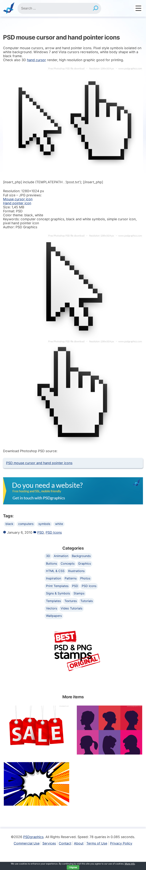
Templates (53, 601)
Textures (70, 601)
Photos (85, 578)
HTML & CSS (55, 571)
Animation (61, 556)
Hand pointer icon (17, 203)
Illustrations (76, 571)
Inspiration (53, 578)
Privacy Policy (121, 843)
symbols (44, 524)
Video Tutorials (71, 608)
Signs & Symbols (58, 593)
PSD (40, 532)
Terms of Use (96, 843)
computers (25, 524)
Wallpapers (54, 616)
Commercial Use (27, 843)
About (78, 843)
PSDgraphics (33, 837)
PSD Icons (54, 532)
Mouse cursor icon (18, 199)
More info (130, 863)
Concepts (68, 563)
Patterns (71, 578)
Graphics (84, 563)
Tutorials (86, 601)
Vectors (51, 608)
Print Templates (57, 586)
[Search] (95, 8)
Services (49, 843)
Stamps (79, 593)
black (9, 524)
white (59, 524)
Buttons (51, 563)
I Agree (73, 867)
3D (48, 556)
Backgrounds (81, 556)
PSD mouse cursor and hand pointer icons (39, 463)
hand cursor (36, 60)
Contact (65, 843)
